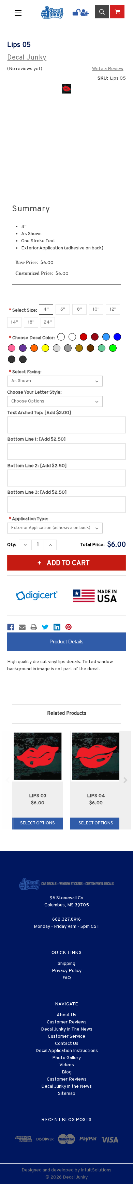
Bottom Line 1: (36, 439)
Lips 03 (38, 796)
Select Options (37, 823)
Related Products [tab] (66, 713)
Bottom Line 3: (37, 492)
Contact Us (66, 1044)
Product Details (66, 641)
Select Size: (23, 310)
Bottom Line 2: (37, 466)
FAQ (66, 978)
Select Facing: (25, 372)
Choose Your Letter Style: (34, 392)
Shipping (66, 964)
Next (125, 780)
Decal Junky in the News (66, 1086)
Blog (67, 1072)
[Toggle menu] (22, 12)
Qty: (11, 545)
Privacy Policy (67, 971)
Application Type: (28, 519)
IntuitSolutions (96, 1170)
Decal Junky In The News (66, 1029)
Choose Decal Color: (32, 338)
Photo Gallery (66, 1058)
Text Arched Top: (39, 413)
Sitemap (66, 1094)
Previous (8, 780)
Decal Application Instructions (66, 1051)
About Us (66, 1015)
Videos (66, 1065)
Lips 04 (96, 796)
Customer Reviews (67, 1022)
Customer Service (66, 1036)
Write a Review (107, 69)
